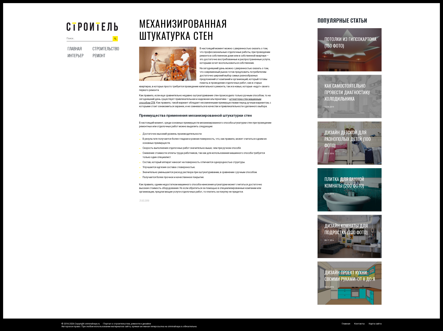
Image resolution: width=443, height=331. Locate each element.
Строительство (106, 48)
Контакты (359, 323)
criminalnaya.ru (92, 323)
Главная (74, 48)
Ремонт (99, 55)
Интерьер (75, 55)
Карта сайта (375, 323)
